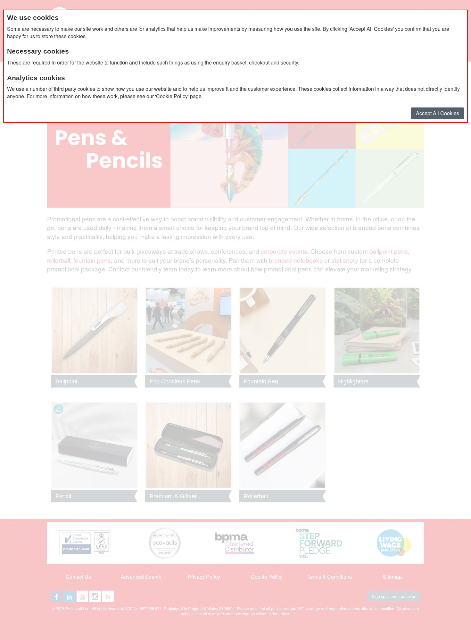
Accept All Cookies (437, 113)
